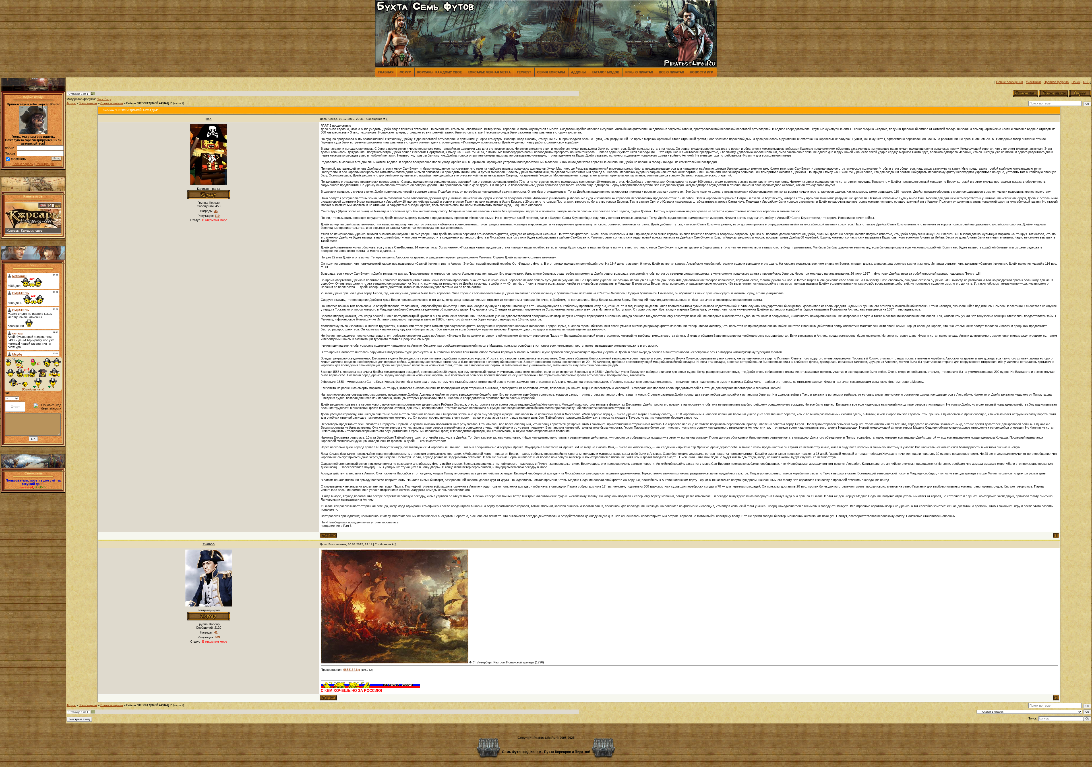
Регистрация (45, 164)
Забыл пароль (23, 164)
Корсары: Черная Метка (489, 72)
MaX (209, 118)
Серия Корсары (551, 72)
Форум (405, 72)
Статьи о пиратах (111, 103)
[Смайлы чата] (33, 389)
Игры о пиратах (639, 72)
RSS (1086, 82)
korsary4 (26, 487)
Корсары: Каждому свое (439, 72)
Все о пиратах (671, 72)
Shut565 (40, 487)
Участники (1033, 82)
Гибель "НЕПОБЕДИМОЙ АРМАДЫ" (149, 103)
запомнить (18, 159)
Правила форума (1056, 82)
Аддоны (578, 72)
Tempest (524, 72)
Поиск (1076, 82)
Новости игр (701, 72)
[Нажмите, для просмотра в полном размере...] (394, 662)
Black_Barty (104, 99)
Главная (386, 72)
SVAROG (208, 544)
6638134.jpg (351, 669)
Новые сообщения (1009, 82)
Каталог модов (605, 72)
